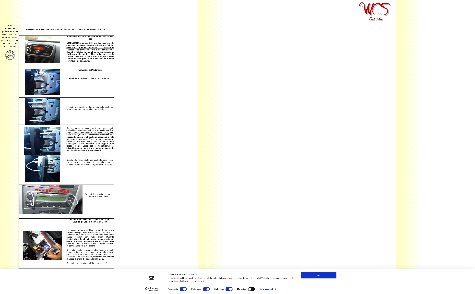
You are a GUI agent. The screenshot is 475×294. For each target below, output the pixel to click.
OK (318, 275)
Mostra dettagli (266, 289)
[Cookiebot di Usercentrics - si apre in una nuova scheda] (151, 289)
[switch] (206, 289)
